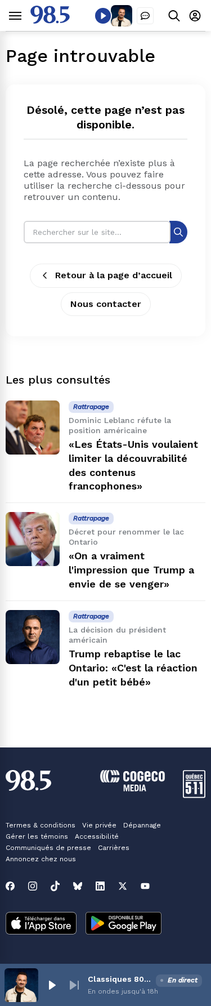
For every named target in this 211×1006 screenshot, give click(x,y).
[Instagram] (32, 886)
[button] (52, 985)
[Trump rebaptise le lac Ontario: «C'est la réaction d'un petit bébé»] (33, 637)
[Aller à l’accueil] (50, 20)
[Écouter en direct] (103, 16)
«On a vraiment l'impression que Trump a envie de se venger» (131, 570)
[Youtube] (145, 886)
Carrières (113, 848)
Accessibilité (97, 836)
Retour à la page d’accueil (113, 275)
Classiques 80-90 (119, 978)
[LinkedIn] (100, 886)
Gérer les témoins (37, 836)
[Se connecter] (195, 15)
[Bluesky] (77, 886)
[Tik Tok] (55, 886)
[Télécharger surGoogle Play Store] (123, 924)
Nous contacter (105, 304)
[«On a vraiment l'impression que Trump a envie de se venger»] (33, 539)
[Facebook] (10, 886)
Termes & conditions (40, 825)
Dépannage (142, 825)
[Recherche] (178, 232)
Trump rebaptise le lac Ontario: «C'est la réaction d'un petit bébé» (133, 668)
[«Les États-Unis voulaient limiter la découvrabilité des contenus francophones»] (33, 427)
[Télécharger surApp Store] (41, 924)
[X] (122, 886)
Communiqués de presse (48, 848)
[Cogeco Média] (132, 788)
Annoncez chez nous (41, 859)
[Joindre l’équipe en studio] (145, 15)
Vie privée (99, 825)
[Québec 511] (194, 795)
